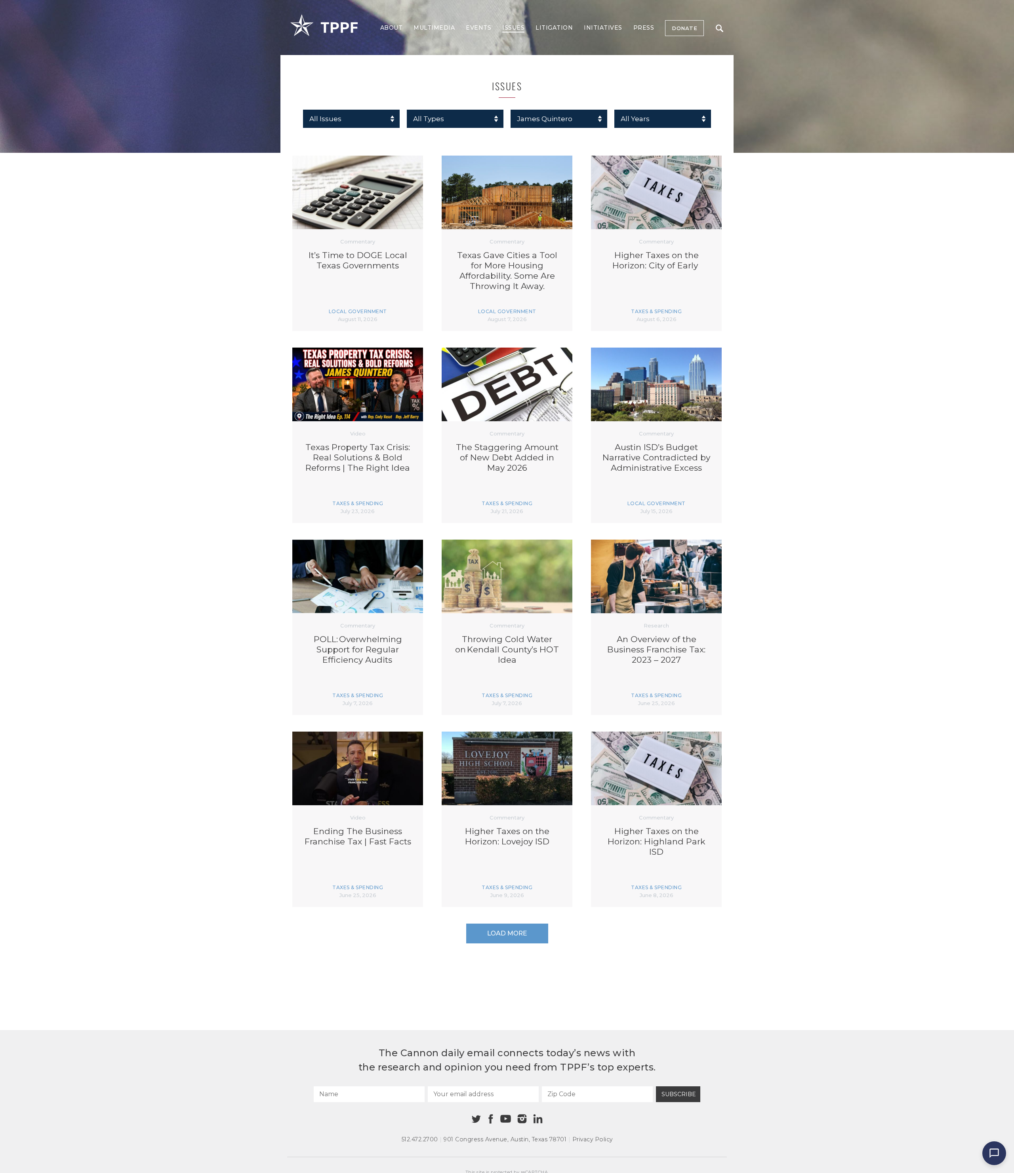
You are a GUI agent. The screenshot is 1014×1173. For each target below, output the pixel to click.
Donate (684, 28)
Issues (513, 27)
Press (643, 27)
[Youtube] (505, 1119)
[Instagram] (522, 1118)
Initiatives (603, 27)
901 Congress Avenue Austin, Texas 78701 (505, 1139)
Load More (507, 933)
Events (478, 27)
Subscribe (678, 1094)
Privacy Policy (592, 1139)
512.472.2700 (420, 1139)
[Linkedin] (538, 1118)
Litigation (554, 27)
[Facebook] (490, 1119)
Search (719, 28)
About (391, 27)
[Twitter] (476, 1119)
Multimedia (434, 27)
